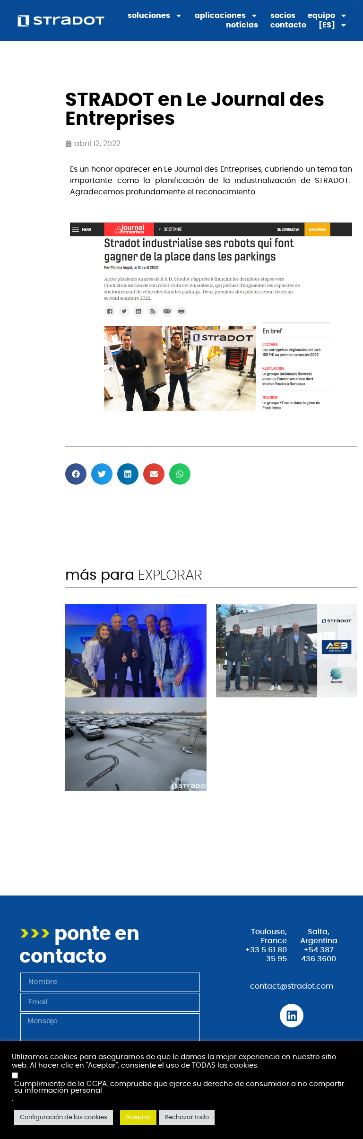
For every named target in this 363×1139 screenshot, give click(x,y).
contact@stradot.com (291, 986)
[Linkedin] (291, 1015)
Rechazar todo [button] (186, 1117)
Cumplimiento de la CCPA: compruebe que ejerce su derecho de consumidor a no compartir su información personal (179, 1088)
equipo (321, 15)
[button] (75, 474)
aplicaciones (220, 15)
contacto (288, 25)
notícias (242, 25)
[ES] (327, 25)
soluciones (149, 15)
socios (282, 15)
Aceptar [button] (138, 1117)
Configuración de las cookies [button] (63, 1117)
